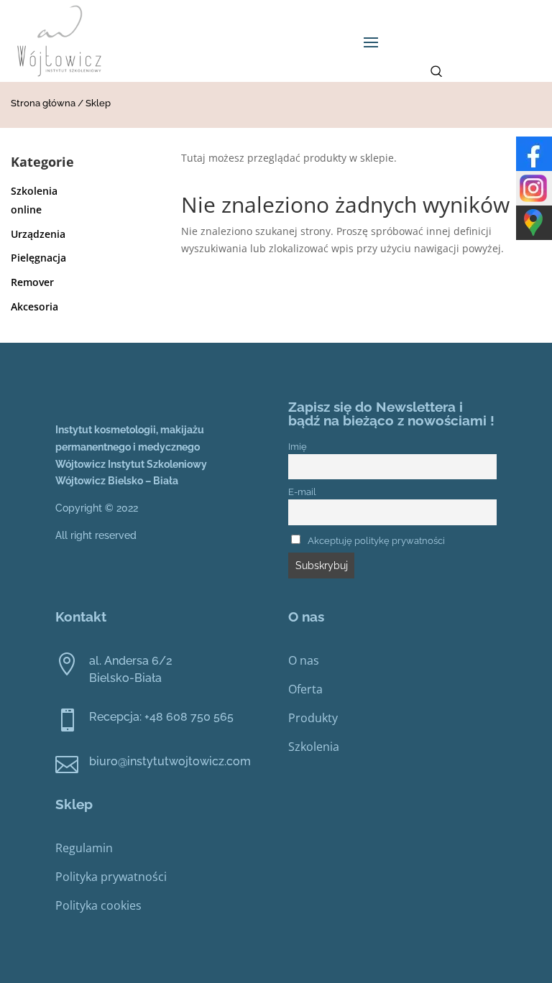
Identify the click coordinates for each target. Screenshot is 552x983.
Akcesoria (34, 306)
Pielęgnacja (38, 257)
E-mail (302, 491)
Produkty (313, 718)
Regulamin (84, 848)
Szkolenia (313, 746)
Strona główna (43, 103)
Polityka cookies (98, 905)
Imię (297, 446)
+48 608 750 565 (189, 717)
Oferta (305, 689)
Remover (32, 282)
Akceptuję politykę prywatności (376, 540)
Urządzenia (38, 234)
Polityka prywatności (111, 877)
